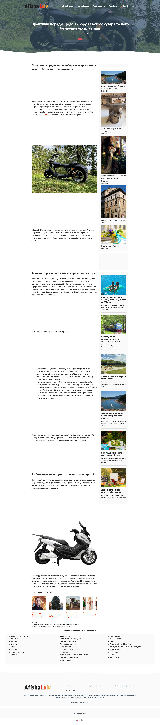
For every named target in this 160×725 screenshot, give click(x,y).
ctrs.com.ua (45, 115)
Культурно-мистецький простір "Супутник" (126, 647)
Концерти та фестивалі (19, 636)
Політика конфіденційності (125, 686)
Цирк (112, 655)
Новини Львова (83, 6)
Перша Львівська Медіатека (120, 644)
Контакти (69, 686)
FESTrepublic (114, 652)
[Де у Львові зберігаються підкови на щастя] (113, 110)
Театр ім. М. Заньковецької (70, 639)
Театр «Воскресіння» (68, 644)
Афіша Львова (67, 6)
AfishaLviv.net (82, 713)
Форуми (14, 655)
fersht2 (85, 33)
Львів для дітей (99, 6)
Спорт (36, 622)
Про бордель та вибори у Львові (113, 220)
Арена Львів (114, 657)
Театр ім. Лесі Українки (69, 657)
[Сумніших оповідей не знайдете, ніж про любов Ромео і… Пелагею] (113, 155)
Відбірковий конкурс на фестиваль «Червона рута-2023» (52, 626)
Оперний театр (65, 636)
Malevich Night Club (117, 649)
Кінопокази (15, 644)
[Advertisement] (65, 86)
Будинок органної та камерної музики (74, 655)
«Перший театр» (66, 647)
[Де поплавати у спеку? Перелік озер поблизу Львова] (113, 78)
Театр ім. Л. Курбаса (68, 641)
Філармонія (64, 652)
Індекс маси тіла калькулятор (80, 702)
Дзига (112, 641)
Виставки (14, 639)
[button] (133, 6)
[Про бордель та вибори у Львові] (113, 202)
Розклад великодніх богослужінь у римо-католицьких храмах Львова (56, 624)
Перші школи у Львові (109, 246)
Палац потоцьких (116, 636)
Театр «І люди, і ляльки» (69, 649)
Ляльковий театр (66, 660)
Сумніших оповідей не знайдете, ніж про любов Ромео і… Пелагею (113, 178)
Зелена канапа (115, 639)
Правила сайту (94, 686)
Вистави (14, 641)
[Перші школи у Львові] (113, 235)
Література (15, 649)
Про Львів (113, 6)
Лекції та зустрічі (17, 652)
